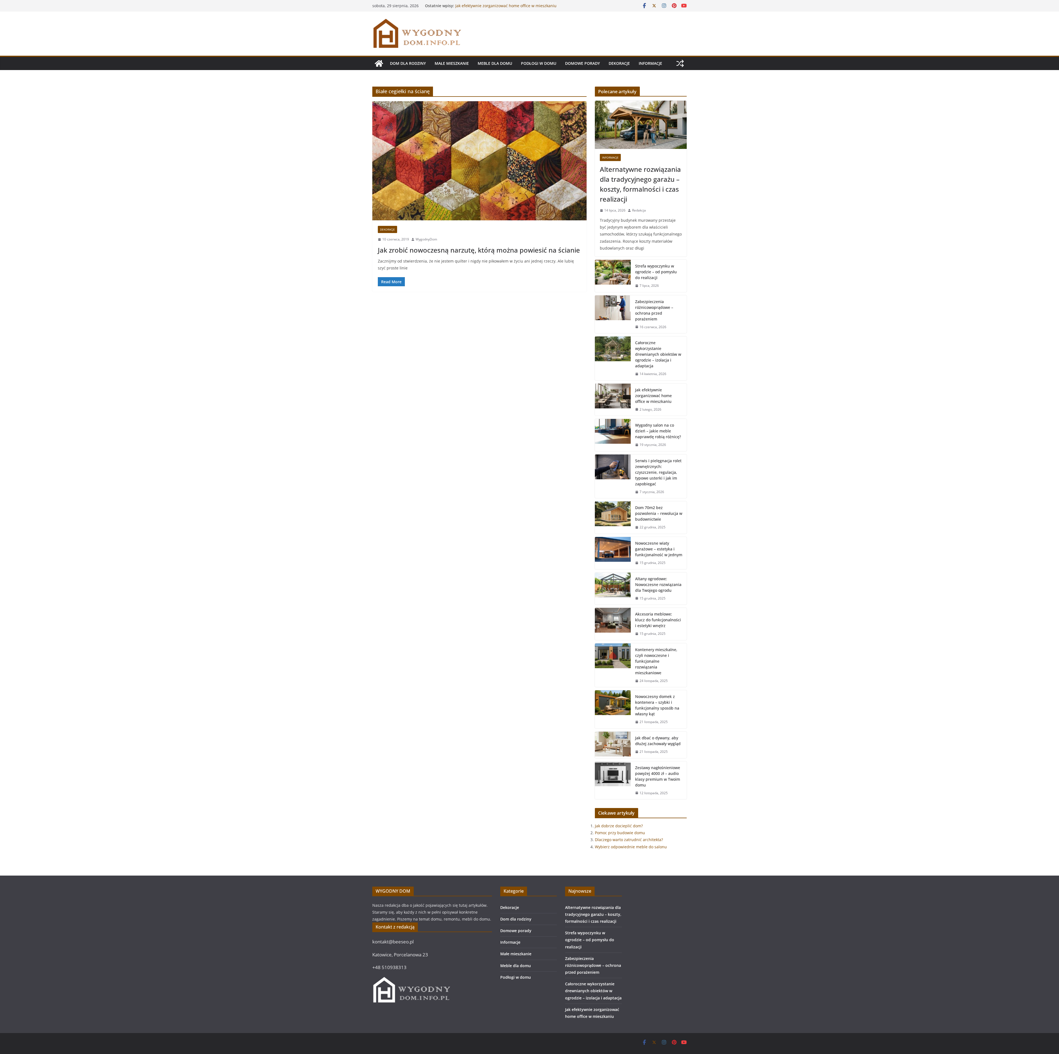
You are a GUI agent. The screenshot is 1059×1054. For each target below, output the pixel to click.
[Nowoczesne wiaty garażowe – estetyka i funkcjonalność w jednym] (613, 553)
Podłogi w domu (538, 63)
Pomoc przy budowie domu (620, 832)
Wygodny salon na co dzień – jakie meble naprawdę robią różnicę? (658, 430)
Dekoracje (619, 63)
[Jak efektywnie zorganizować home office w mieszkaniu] (613, 400)
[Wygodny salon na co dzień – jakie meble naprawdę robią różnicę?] (613, 435)
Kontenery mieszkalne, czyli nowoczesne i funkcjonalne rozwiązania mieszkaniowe (656, 661)
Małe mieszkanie (452, 63)
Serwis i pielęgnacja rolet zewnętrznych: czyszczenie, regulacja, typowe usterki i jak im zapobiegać (658, 472)
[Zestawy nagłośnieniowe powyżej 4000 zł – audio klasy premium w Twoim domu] (613, 780)
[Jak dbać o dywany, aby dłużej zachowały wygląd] (613, 745)
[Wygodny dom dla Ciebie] (379, 63)
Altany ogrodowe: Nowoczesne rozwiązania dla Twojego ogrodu (658, 584)
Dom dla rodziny (408, 63)
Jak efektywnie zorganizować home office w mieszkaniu (653, 395)
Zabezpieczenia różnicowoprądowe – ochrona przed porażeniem (654, 310)
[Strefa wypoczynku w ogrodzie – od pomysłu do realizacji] (613, 276)
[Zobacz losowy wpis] (680, 63)
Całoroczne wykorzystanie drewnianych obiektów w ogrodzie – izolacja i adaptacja (502, 8)
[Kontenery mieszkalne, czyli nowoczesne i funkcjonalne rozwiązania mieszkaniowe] (613, 665)
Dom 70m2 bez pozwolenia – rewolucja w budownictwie (658, 513)
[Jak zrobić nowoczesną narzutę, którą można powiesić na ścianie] (479, 160)
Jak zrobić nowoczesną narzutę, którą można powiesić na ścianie (479, 250)
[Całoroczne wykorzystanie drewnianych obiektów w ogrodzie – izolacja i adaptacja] (613, 358)
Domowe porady (582, 63)
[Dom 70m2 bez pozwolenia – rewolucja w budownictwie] (613, 517)
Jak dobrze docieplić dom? (619, 825)
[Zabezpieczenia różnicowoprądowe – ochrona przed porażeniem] (613, 314)
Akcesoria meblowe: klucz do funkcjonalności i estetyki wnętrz (658, 619)
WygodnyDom (426, 239)
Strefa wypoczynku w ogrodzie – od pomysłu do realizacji (656, 271)
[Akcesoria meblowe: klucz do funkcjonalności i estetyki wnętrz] (613, 624)
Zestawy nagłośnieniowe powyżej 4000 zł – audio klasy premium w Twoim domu (657, 776)
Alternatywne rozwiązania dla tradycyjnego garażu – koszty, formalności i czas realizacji (640, 184)
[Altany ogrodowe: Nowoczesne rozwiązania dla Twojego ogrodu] (613, 589)
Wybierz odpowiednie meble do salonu (631, 846)
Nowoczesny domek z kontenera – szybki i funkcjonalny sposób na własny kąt (657, 705)
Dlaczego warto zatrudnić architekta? (629, 839)
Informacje (650, 63)
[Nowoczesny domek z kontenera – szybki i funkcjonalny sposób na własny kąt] (613, 709)
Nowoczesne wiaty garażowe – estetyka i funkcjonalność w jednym (658, 549)
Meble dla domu (495, 63)
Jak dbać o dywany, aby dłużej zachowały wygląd (658, 740)
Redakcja (639, 210)
